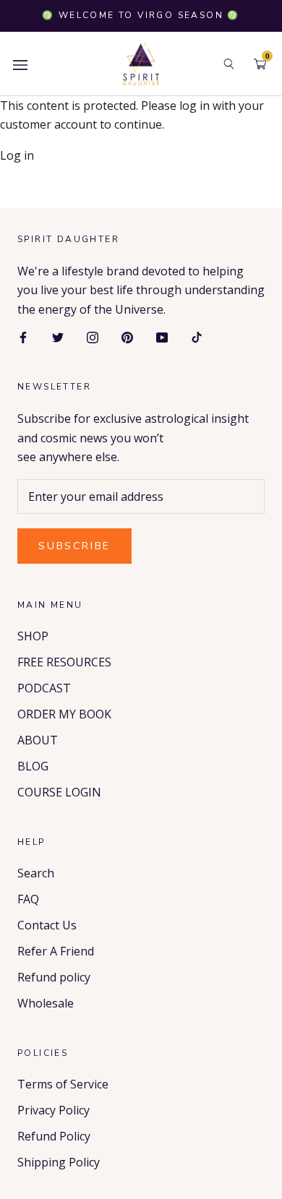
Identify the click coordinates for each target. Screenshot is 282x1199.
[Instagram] (92, 336)
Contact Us (47, 925)
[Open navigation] (20, 64)
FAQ (28, 899)
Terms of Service (62, 1084)
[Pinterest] (127, 336)
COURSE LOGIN (59, 792)
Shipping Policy (58, 1162)
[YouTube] (162, 336)
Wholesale (45, 1003)
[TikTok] (196, 336)
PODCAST (44, 688)
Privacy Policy (53, 1110)
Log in (17, 155)
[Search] (229, 64)
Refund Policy (53, 1136)
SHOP (32, 636)
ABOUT (37, 740)
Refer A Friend (55, 951)
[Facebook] (23, 336)
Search (35, 873)
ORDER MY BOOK (64, 714)
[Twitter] (58, 336)
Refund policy (53, 977)
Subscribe (74, 546)
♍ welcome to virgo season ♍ (141, 15)
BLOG (32, 766)
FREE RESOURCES (64, 662)
